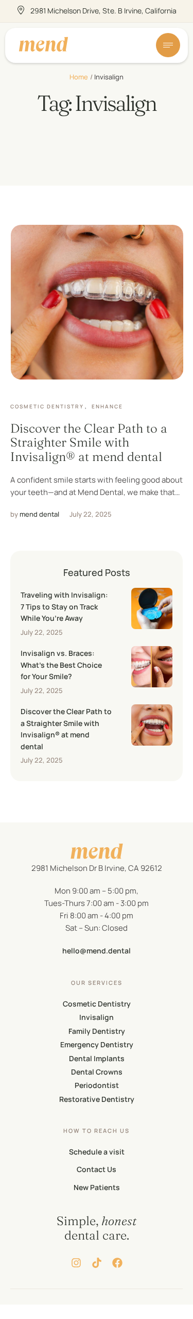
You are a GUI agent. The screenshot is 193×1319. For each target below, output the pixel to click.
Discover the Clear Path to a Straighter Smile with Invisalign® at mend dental (88, 442)
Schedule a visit (97, 1152)
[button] (165, 1306)
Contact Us (96, 1169)
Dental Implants (97, 1058)
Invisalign (96, 1017)
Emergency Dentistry (96, 1044)
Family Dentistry (96, 1031)
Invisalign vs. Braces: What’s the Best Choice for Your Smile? (61, 664)
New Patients (97, 1187)
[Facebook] (117, 1263)
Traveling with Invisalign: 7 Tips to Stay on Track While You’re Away (64, 606)
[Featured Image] (97, 302)
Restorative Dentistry (96, 1099)
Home (78, 76)
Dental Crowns (96, 1072)
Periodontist (97, 1085)
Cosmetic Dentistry (97, 1004)
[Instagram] (76, 1263)
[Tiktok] (97, 1263)
